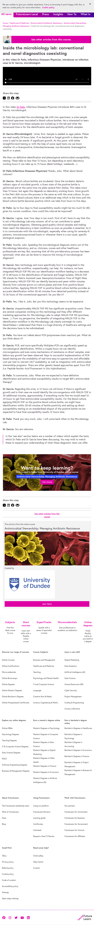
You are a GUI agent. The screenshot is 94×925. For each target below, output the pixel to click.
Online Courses (8, 660)
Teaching (37, 672)
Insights (58, 14)
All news (6, 14)
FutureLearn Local (27, 14)
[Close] (90, 4)
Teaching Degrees (9, 740)
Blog (4, 824)
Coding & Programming (74, 702)
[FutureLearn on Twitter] (16, 917)
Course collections (72, 708)
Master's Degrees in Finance (44, 766)
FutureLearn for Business (75, 818)
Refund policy (7, 868)
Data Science (70, 678)
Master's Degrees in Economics (46, 772)
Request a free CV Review (43, 836)
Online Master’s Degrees (12, 690)
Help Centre (38, 862)
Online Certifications (10, 666)
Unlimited (37, 830)
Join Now (47, 603)
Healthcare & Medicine (19, 23)
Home (5, 23)
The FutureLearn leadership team (15, 806)
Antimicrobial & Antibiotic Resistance (46, 23)
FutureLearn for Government (76, 824)
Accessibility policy (10, 886)
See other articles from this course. (51, 39)
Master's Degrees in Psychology (46, 728)
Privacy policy (8, 862)
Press (45, 14)
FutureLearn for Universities (76, 812)
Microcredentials (9, 672)
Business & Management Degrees (15, 771)
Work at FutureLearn (10, 812)
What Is (85, 14)
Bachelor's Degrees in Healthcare (78, 728)
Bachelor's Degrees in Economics (78, 750)
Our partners (70, 806)
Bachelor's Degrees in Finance (77, 756)
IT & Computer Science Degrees (15, 746)
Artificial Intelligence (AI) (75, 672)
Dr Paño (21, 106)
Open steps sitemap (10, 898)
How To (71, 14)
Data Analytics (71, 666)
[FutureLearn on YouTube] (22, 917)
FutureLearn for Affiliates (75, 836)
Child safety (38, 856)
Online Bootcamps (9, 678)
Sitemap (5, 892)
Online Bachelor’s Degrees (13, 696)
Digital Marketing (72, 660)
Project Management (73, 696)
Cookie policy (8, 874)
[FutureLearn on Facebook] (4, 917)
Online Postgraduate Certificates (15, 702)
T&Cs (4, 856)
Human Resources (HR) (74, 684)
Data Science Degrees (11, 752)
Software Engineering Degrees (14, 765)
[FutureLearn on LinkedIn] (28, 917)
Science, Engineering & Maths (45, 702)
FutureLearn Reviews (41, 812)
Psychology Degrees (10, 734)
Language (37, 690)
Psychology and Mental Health (46, 678)
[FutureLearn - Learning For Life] (84, 917)
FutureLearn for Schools (74, 830)
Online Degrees (8, 684)
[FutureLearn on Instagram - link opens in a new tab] (10, 917)
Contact (36, 868)
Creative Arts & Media (42, 696)
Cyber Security (71, 690)
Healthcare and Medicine (43, 666)
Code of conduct (9, 880)
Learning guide (39, 818)
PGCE (4, 758)
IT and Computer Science (43, 684)
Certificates (38, 824)
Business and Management (44, 660)
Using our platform (41, 806)
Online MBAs (7, 728)
